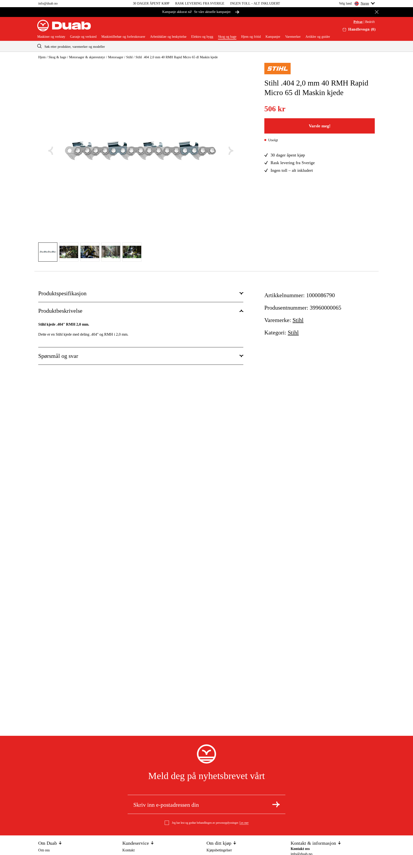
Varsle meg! (320, 126)
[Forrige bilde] (50, 151)
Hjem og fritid (251, 36)
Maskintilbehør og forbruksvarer (123, 36)
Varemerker (293, 36)
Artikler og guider (317, 36)
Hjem (42, 57)
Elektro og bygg (202, 36)
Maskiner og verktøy (51, 36)
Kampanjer (273, 36)
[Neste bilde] (231, 151)
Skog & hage (57, 57)
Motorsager (115, 57)
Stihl (129, 57)
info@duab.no (48, 3)
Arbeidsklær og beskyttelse (168, 36)
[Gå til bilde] (47, 252)
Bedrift (370, 22)
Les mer (244, 822)
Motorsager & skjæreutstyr (87, 57)
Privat (358, 22)
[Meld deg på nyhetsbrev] (276, 804)
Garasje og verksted (83, 36)
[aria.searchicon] (39, 46)
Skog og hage (227, 36)
